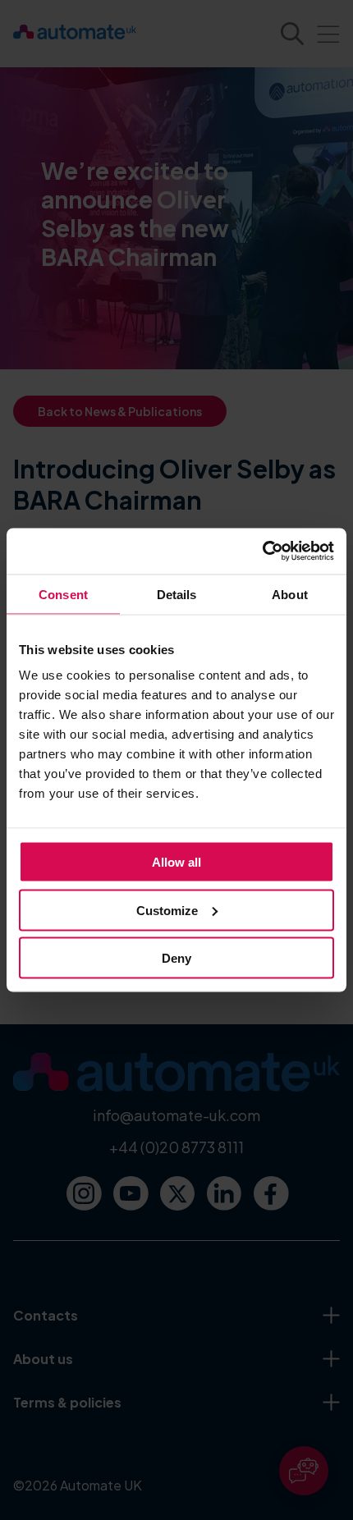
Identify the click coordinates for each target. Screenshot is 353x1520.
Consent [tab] (63, 594)
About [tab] (290, 594)
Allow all (176, 862)
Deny (176, 958)
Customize (167, 910)
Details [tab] (177, 594)
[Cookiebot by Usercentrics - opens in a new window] (262, 551)
